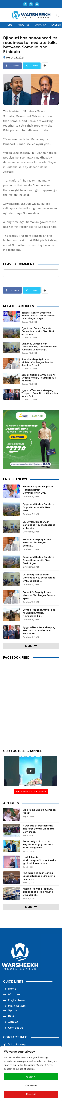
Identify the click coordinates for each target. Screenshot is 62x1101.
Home (12, 988)
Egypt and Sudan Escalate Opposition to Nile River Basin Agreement (38, 331)
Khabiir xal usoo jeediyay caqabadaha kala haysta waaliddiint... (38, 891)
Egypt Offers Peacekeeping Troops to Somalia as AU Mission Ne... (39, 630)
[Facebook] (25, 4)
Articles (13, 1021)
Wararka (14, 994)
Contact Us (15, 1027)
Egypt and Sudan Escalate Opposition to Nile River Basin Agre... (38, 560)
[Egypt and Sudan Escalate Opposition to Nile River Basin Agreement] (11, 332)
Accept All (31, 1076)
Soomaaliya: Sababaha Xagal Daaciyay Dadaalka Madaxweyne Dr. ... (38, 844)
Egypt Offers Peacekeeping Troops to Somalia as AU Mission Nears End (39, 393)
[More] (44, 65)
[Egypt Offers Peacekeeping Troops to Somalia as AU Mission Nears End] (11, 394)
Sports (12, 1010)
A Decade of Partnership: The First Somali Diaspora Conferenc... (38, 828)
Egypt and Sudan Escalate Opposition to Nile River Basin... (38, 507)
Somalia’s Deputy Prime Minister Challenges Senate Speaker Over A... (37, 362)
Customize (31, 1085)
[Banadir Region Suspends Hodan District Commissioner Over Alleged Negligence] (11, 316)
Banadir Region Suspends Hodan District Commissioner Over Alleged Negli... (38, 315)
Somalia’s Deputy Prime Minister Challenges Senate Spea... (39, 595)
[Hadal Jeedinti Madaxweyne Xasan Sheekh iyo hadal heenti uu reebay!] (11, 862)
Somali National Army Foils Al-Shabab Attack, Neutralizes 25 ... (39, 612)
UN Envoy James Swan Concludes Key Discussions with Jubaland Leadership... (39, 346)
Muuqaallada (17, 1006)
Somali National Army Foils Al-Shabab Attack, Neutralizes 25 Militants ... (38, 377)
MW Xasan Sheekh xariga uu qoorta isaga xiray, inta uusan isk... (39, 876)
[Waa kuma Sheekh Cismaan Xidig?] (11, 814)
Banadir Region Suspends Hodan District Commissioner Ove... (38, 489)
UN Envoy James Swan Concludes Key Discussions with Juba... (39, 525)
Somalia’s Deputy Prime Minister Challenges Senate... (37, 542)
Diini (11, 1016)
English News (16, 1000)
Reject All (31, 1094)
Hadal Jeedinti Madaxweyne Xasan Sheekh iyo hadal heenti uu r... (39, 860)
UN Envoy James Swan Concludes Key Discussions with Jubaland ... (39, 577)
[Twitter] (31, 4)
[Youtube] (37, 4)
